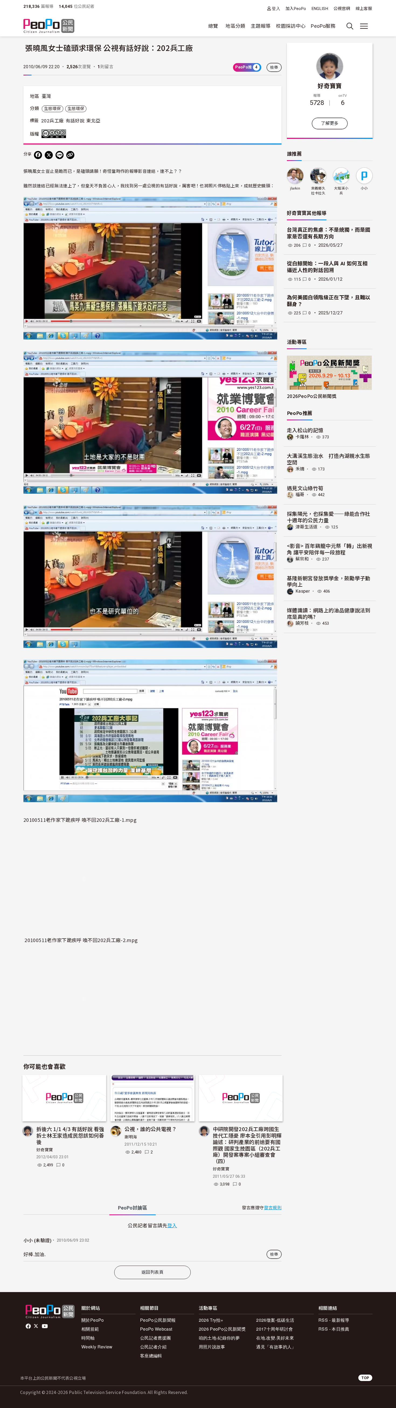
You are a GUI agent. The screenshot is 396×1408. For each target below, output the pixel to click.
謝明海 (130, 1137)
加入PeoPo (296, 8)
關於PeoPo (92, 1320)
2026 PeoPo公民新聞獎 (222, 1329)
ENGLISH (320, 8)
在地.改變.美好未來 (275, 1338)
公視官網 (342, 8)
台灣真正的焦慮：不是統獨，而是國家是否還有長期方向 (328, 233)
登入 (276, 8)
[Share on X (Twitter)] (49, 155)
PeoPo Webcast (156, 1329)
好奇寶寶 (44, 1150)
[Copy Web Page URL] (70, 155)
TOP (365, 1377)
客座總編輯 (151, 1355)
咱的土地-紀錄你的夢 (219, 1338)
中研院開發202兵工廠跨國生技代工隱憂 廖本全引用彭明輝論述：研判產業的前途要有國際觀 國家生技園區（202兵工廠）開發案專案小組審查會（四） (247, 1145)
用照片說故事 (212, 1347)
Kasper (303, 591)
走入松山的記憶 (305, 430)
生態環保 (52, 108)
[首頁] (48, 26)
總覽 (213, 26)
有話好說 (75, 120)
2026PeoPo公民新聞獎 (311, 396)
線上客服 (364, 8)
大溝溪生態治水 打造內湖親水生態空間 (328, 459)
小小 (364, 188)
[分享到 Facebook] (38, 155)
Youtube (45, 1326)
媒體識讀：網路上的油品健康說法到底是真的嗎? (328, 613)
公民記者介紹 (153, 1347)
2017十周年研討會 (274, 1329)
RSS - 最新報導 (333, 1320)
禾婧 (300, 469)
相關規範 (90, 1329)
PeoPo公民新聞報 (158, 1320)
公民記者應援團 (155, 1338)
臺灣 (46, 96)
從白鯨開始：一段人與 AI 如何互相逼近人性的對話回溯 (327, 266)
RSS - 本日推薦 (333, 1329)
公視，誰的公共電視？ (150, 1128)
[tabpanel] (152, 1241)
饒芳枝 (302, 623)
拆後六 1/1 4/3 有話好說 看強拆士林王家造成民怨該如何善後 (70, 1135)
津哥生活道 (307, 527)
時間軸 (88, 1338)
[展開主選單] (364, 26)
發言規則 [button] (273, 1207)
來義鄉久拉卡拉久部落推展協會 (318, 191)
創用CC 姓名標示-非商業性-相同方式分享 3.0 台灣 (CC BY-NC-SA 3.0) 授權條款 (54, 133)
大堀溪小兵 (341, 190)
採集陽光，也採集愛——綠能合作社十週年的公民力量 (328, 517)
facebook (29, 1326)
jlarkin (295, 188)
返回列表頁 (152, 1272)
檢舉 (274, 67)
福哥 (300, 494)
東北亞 (93, 120)
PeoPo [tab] (132, 1208)
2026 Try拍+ (211, 1320)
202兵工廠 (52, 120)
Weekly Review (97, 1347)
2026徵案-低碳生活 (275, 1320)
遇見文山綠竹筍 (305, 488)
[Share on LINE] (59, 155)
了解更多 (329, 123)
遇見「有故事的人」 (276, 1347)
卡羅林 (302, 436)
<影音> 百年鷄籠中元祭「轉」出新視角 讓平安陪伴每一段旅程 (329, 549)
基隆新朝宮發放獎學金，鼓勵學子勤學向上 (328, 581)
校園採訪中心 (290, 26)
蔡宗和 (302, 559)
